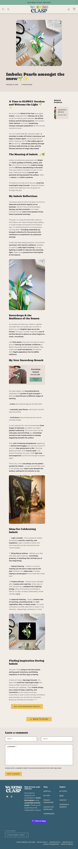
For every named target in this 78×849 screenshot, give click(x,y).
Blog (62, 795)
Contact (63, 800)
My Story (63, 791)
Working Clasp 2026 (28, 842)
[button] (3, 9)
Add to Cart (36, 379)
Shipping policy (55, 842)
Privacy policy (42, 842)
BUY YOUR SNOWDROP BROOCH (27, 706)
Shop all (47, 791)
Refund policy (68, 842)
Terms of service (67, 844)
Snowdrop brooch (35, 370)
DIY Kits (47, 795)
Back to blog (40, 719)
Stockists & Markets (64, 806)
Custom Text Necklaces (49, 808)
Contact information (51, 844)
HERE (18, 594)
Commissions (49, 813)
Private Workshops (48, 801)
